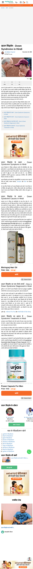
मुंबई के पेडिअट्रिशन (7, 438)
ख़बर (19, 84)
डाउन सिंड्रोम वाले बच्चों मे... (7, 527)
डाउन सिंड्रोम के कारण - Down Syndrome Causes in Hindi (16, 117)
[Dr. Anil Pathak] (10, 412)
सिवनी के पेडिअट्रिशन (8, 449)
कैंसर (25, 181)
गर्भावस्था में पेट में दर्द (10, 311)
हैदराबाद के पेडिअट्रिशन (8, 440)
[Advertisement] (16, 26)
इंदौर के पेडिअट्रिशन (7, 443)
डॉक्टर (5, 84)
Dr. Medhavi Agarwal (10, 52)
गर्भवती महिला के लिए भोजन (24, 311)
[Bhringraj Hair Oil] (16, 247)
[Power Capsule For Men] (16, 365)
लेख (12, 84)
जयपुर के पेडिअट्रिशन (8, 445)
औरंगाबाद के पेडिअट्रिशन (8, 447)
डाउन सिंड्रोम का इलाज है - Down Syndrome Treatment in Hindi (14, 126)
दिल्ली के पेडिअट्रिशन (8, 436)
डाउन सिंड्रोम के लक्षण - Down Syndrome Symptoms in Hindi (17, 113)
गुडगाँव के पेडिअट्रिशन (8, 434)
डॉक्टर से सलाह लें (16, 424)
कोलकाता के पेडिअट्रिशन (9, 442)
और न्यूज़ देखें (9, 467)
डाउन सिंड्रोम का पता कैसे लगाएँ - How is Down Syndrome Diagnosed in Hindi (15, 122)
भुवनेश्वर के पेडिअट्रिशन (8, 451)
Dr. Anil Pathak (10, 417)
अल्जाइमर (19, 181)
